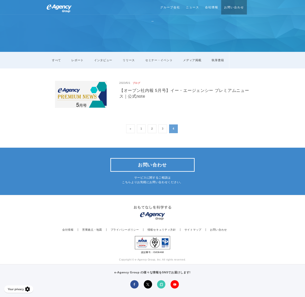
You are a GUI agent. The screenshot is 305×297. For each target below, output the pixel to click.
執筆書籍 (218, 60)
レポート (77, 60)
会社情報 (211, 7)
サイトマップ (192, 229)
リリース (129, 60)
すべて (56, 60)
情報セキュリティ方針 (162, 229)
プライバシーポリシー (125, 229)
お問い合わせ (234, 7)
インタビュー (103, 60)
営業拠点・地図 (92, 229)
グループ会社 (170, 7)
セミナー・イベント (159, 60)
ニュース (192, 7)
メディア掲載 (192, 60)
